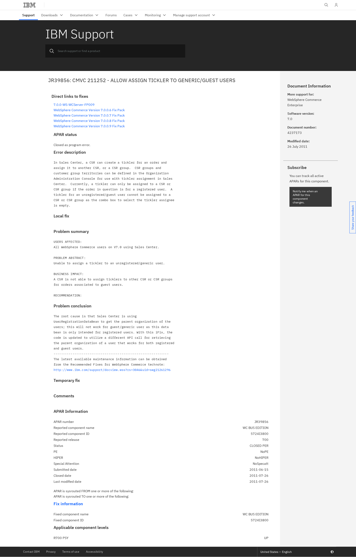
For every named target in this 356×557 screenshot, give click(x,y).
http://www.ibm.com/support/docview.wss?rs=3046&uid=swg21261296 (112, 370)
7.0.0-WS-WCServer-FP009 (74, 105)
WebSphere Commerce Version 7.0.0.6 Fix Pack (89, 110)
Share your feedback (352, 217)
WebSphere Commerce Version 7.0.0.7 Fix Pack (89, 115)
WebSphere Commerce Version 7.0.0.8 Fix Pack (89, 121)
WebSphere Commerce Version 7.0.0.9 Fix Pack (89, 126)
